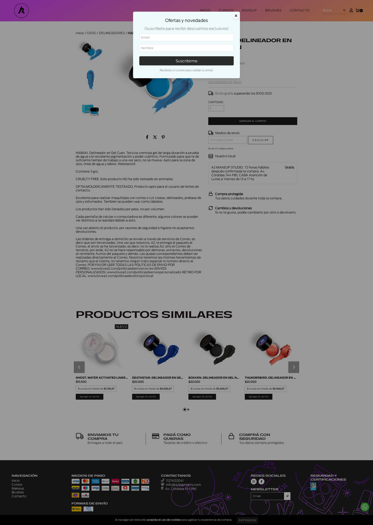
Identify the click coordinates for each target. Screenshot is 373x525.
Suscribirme (186, 60)
